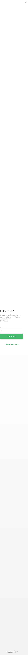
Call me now (12, 336)
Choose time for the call (12, 344)
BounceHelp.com (11, 652)
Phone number (3, 327)
